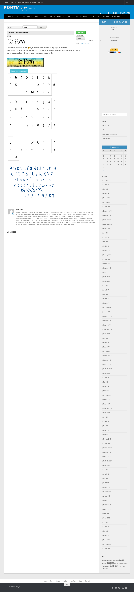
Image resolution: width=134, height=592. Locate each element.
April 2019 (106, 193)
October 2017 (106, 272)
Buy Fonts (88, 581)
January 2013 (106, 496)
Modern (121, 563)
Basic (28, 16)
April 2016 (106, 342)
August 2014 (106, 413)
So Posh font (11, 33)
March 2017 (106, 303)
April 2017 (106, 299)
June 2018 (106, 237)
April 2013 (106, 483)
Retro (107, 566)
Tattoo (124, 566)
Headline (110, 562)
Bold (106, 560)
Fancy (44, 16)
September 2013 (107, 461)
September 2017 (107, 277)
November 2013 (107, 452)
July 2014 (105, 417)
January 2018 (106, 259)
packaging (125, 563)
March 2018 (106, 250)
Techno (85, 16)
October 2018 (107, 220)
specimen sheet (23, 71)
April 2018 (106, 246)
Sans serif (114, 565)
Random (18, 16)
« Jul (103, 170)
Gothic (52, 16)
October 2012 (107, 509)
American (103, 560)
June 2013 (106, 474)
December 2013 (107, 448)
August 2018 (106, 228)
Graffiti (121, 560)
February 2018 (107, 255)
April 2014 (106, 430)
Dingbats (36, 16)
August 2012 (106, 518)
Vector (93, 16)
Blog (51, 581)
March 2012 (106, 540)
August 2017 (106, 281)
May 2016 (105, 338)
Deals (98, 16)
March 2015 (106, 391)
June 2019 (106, 185)
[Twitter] (117, 22)
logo (118, 563)
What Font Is (106, 139)
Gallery (65, 581)
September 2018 (107, 224)
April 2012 (106, 535)
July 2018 (105, 233)
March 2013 (106, 487)
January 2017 (106, 312)
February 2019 (107, 202)
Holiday (70, 16)
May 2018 (105, 242)
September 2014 (107, 408)
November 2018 (107, 215)
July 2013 (105, 470)
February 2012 (107, 544)
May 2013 (105, 478)
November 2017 (107, 268)
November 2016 (107, 321)
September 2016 (107, 329)
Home (45, 581)
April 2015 (106, 386)
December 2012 (107, 500)
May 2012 (105, 531)
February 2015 (107, 395)
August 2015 (106, 373)
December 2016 (107, 316)
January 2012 (106, 549)
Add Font (73, 581)
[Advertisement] (114, 80)
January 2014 (106, 443)
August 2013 (106, 465)
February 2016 (107, 351)
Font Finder (106, 16)
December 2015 (107, 356)
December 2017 (107, 264)
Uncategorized (115, 16)
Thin (103, 568)
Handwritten (86, 43)
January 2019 (106, 207)
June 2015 (106, 378)
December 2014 (107, 399)
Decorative (117, 560)
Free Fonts (106, 130)
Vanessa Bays (19, 33)
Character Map (14, 71)
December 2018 (107, 211)
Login (6, 2)
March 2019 (106, 198)
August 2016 (106, 334)
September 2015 (107, 369)
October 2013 (107, 456)
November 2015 (107, 360)
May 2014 (105, 426)
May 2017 (105, 294)
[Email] (126, 22)
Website (26, 33)
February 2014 (107, 439)
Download (80, 33)
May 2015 (105, 382)
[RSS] (123, 22)
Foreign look (60, 16)
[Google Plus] (120, 22)
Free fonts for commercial (110, 134)
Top (24, 16)
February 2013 (107, 492)
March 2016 (106, 347)
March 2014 (106, 435)
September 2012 (107, 513)
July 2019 (105, 180)
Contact (58, 581)
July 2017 (105, 285)
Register (13, 2)
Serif (121, 566)
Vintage (106, 569)
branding (110, 560)
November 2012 (107, 505)
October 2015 (107, 364)
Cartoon (114, 560)
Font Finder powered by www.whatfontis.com (30, 2)
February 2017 (107, 307)
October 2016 (107, 325)
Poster (104, 566)
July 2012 (105, 522)
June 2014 (106, 421)
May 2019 (105, 189)
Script (77, 16)
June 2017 (106, 290)
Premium (9, 16)
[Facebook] (114, 22)
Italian (115, 563)
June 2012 (106, 527)
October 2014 (107, 404)
